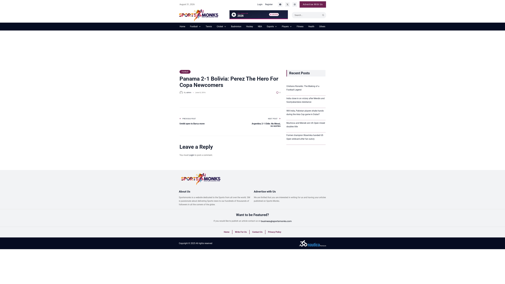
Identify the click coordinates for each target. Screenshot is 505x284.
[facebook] (280, 4)
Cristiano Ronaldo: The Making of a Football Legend (302, 88)
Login (191, 155)
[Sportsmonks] (202, 15)
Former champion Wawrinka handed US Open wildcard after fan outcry (304, 137)
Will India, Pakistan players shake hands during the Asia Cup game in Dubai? (305, 113)
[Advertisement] (252, 51)
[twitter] (287, 4)
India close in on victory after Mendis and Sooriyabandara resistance (305, 100)
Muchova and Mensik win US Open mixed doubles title (305, 125)
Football (185, 72)
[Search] (323, 15)
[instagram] (294, 4)
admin (188, 92)
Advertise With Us (313, 4)
